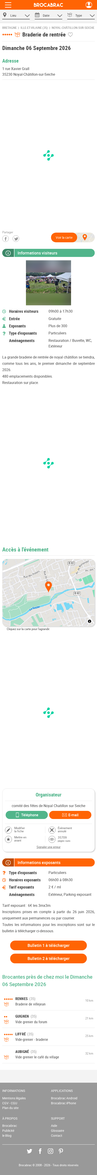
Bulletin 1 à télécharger (48, 945)
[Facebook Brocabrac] (43, 1154)
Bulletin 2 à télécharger (48, 958)
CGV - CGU (9, 1103)
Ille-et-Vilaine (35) (34, 28)
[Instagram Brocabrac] (54, 1154)
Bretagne (9, 28)
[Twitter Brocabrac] (33, 1154)
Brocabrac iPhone (63, 1103)
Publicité (8, 1130)
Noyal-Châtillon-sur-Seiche (73, 28)
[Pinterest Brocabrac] (64, 1154)
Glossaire (57, 1130)
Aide (54, 1125)
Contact (56, 1135)
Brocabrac (9, 1125)
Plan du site (10, 1108)
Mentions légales (14, 1098)
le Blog (7, 1135)
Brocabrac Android (64, 1098)
